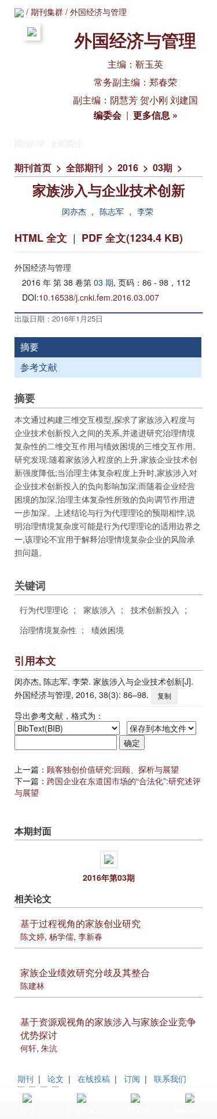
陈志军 (112, 211)
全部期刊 (65, 143)
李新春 (90, 936)
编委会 (108, 114)
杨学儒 (61, 936)
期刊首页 (33, 167)
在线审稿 (135, 1110)
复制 (164, 695)
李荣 (145, 211)
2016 (127, 167)
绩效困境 (107, 630)
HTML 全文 (40, 237)
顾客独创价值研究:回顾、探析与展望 (113, 769)
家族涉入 (99, 609)
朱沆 (49, 1048)
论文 (55, 1078)
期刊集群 (47, 11)
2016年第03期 (109, 877)
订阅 (132, 1078)
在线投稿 (94, 1078)
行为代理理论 (44, 609)
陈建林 (32, 985)
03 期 (103, 282)
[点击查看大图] (108, 859)
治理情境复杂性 (48, 630)
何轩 (28, 1048)
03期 (162, 167)
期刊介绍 (29, 143)
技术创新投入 (155, 609)
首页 (27, 1110)
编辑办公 (190, 1110)
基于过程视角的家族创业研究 (80, 923)
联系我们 (170, 1078)
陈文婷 (32, 936)
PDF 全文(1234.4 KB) (132, 237)
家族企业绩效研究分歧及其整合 (85, 972)
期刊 (25, 1078)
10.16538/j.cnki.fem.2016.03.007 (99, 297)
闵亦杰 (74, 211)
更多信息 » (155, 114)
